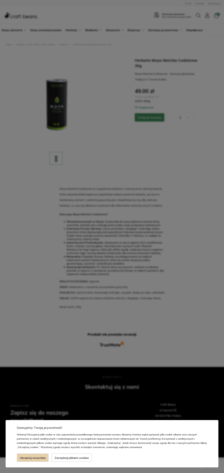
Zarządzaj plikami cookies (72, 458)
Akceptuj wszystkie (33, 458)
